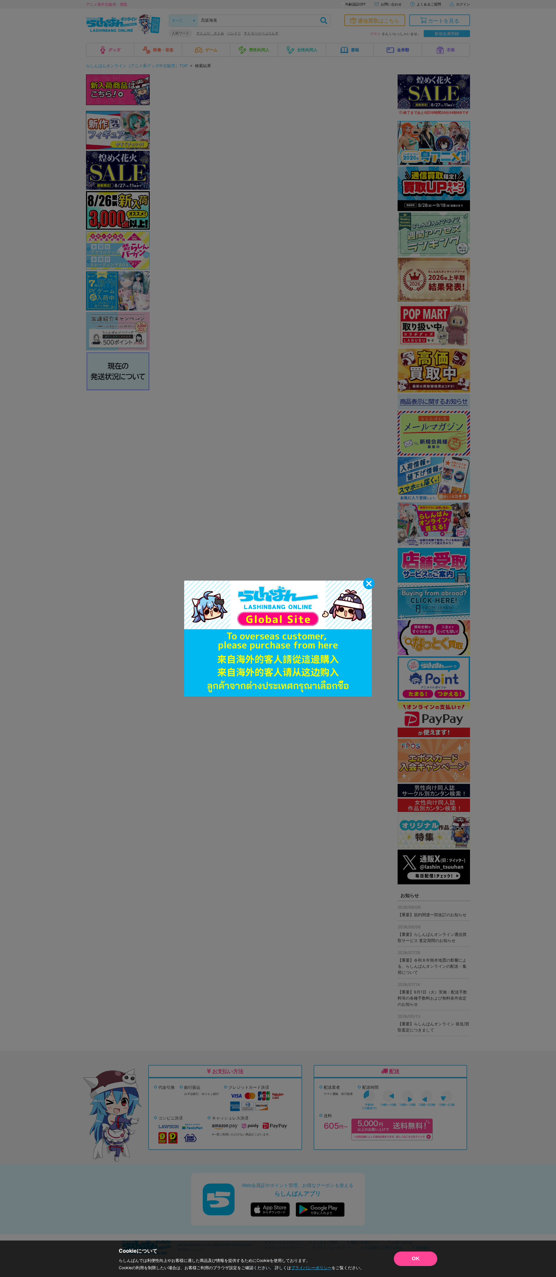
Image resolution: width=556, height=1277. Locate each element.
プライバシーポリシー (311, 1267)
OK (416, 1258)
